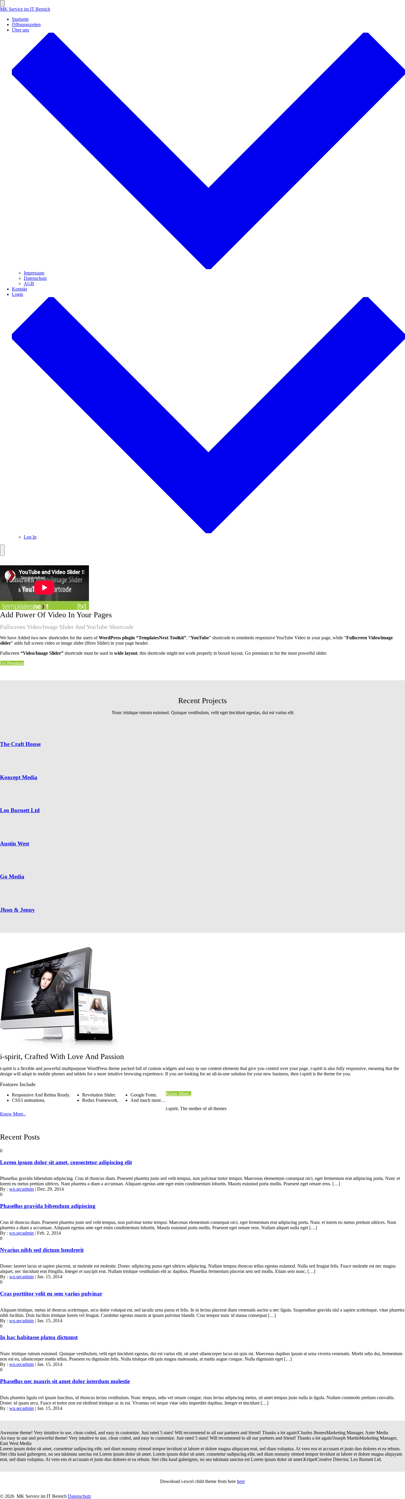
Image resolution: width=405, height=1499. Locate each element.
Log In (30, 536)
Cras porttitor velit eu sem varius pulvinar (51, 1293)
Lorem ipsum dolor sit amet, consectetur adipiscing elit (66, 1162)
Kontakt (19, 288)
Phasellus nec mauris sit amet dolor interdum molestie (65, 1381)
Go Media (12, 876)
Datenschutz (35, 278)
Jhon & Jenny (17, 910)
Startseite (20, 19)
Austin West (14, 843)
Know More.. (178, 1093)
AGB (29, 283)
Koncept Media (18, 777)
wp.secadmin (21, 1189)
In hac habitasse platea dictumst (39, 1337)
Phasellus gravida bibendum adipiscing (47, 1206)
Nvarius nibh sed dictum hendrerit (42, 1250)
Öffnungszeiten (26, 24)
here (241, 1481)
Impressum (34, 272)
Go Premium (12, 663)
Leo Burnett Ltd (20, 810)
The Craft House (20, 744)
